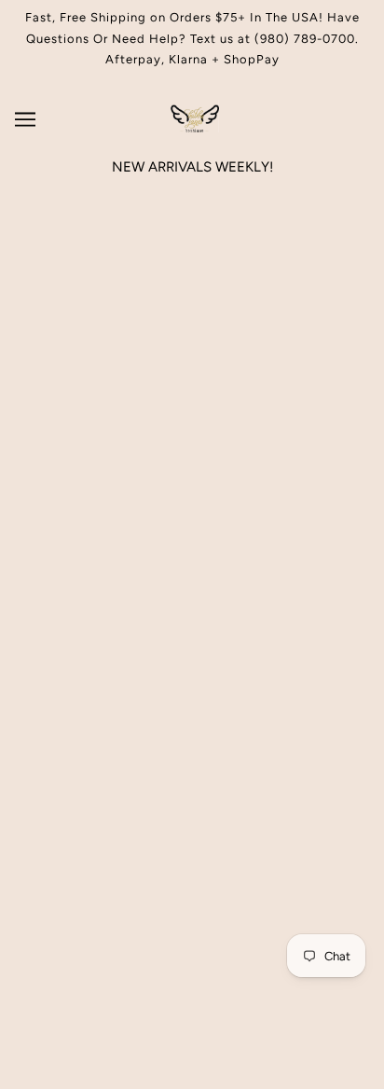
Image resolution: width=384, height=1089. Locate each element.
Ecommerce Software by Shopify (192, 1051)
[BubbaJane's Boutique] (192, 127)
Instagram (192, 635)
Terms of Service (192, 692)
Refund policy (192, 721)
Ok (298, 855)
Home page (204, 375)
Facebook (192, 664)
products (219, 396)
